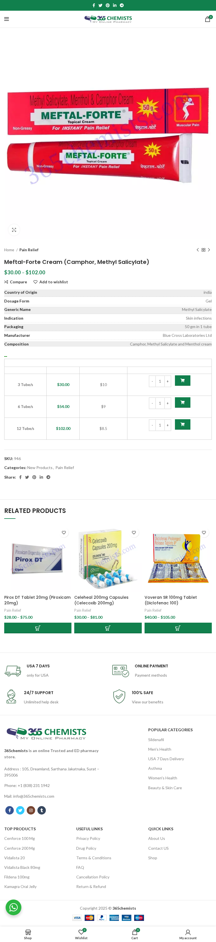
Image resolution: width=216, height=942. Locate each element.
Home (9, 250)
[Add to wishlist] (64, 532)
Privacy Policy (88, 838)
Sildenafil (156, 739)
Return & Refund (91, 886)
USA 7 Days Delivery (166, 758)
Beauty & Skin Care (165, 787)
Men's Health (159, 749)
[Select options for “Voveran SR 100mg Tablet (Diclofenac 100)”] (178, 628)
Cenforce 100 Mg (19, 838)
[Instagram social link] (31, 810)
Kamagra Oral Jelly (20, 886)
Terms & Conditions (93, 857)
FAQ (80, 867)
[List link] (54, 772)
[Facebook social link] (94, 5)
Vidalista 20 (14, 857)
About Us (156, 838)
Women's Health (162, 777)
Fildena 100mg (17, 876)
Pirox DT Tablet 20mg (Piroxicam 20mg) (37, 600)
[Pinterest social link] (107, 5)
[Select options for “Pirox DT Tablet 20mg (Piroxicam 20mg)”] (37, 628)
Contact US (158, 848)
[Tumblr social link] (41, 810)
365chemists (16, 750)
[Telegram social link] (121, 5)
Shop (152, 857)
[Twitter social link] (100, 5)
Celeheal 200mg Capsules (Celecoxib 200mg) (101, 600)
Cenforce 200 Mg (19, 848)
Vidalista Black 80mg (22, 867)
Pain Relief (29, 250)
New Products (40, 467)
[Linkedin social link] (114, 5)
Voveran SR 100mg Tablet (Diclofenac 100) (171, 600)
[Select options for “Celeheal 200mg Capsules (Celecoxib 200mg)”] (107, 628)
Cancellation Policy (92, 876)
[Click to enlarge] (14, 230)
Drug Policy (86, 848)
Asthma (155, 768)
